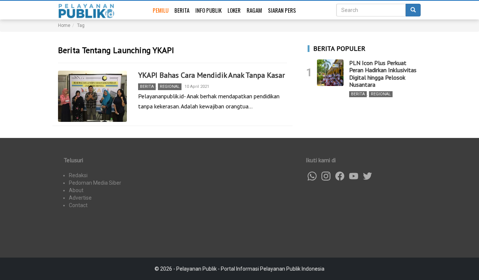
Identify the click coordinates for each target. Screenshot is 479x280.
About (76, 190)
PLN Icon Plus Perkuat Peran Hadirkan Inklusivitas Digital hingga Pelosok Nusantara (383, 73)
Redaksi (78, 175)
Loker (234, 10)
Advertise (80, 198)
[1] (330, 72)
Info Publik (208, 10)
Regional (170, 86)
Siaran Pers (282, 10)
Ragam (254, 10)
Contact (78, 205)
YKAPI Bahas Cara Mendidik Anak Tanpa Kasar (211, 75)
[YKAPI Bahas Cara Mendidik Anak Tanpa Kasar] (92, 96)
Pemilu (160, 10)
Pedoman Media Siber (95, 183)
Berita (181, 10)
